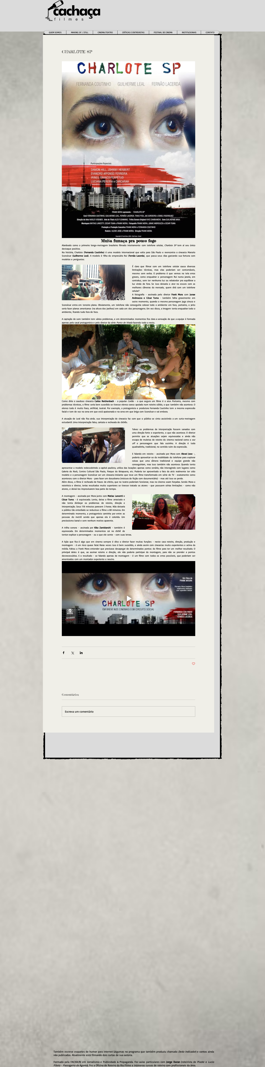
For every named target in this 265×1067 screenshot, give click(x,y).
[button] (105, 32)
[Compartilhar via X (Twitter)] (72, 652)
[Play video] (128, 598)
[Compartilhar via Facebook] (63, 652)
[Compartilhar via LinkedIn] (81, 652)
